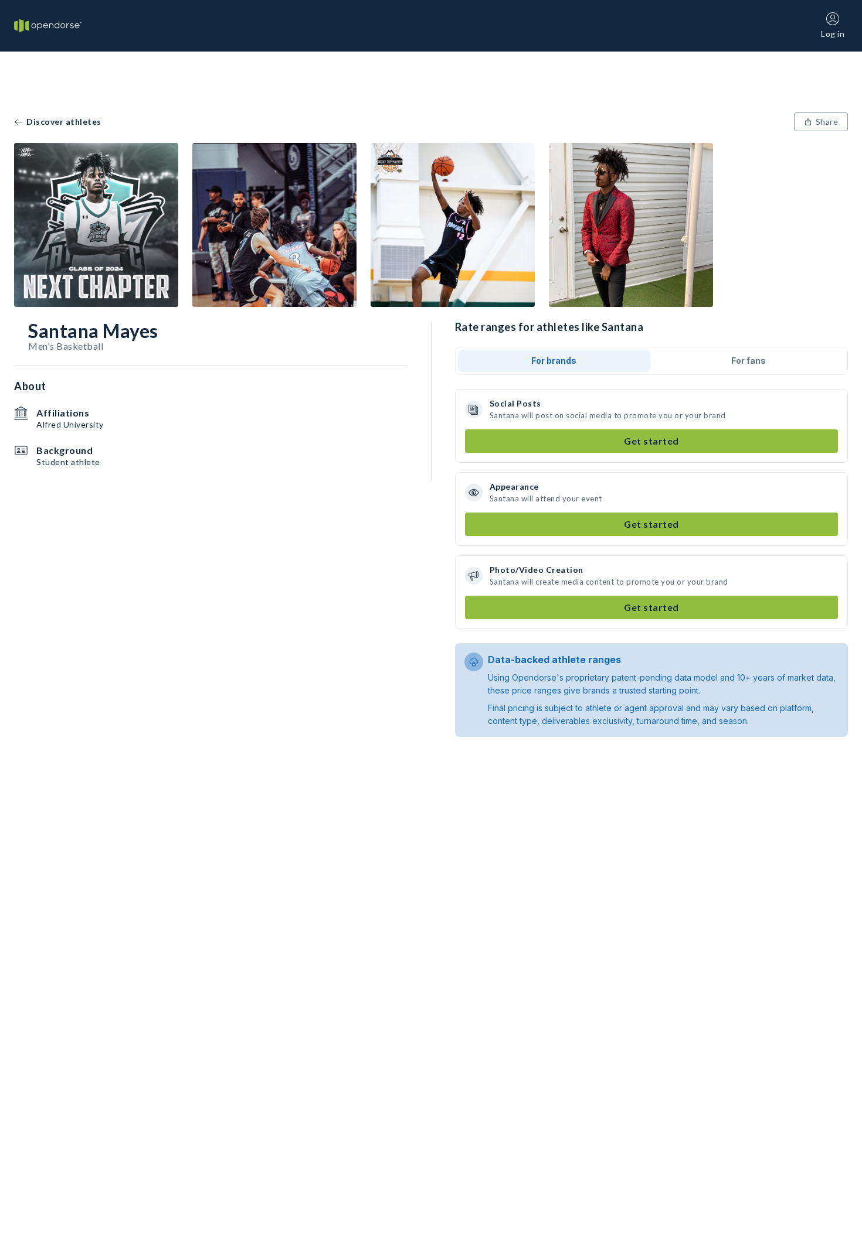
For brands (553, 361)
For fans (748, 361)
